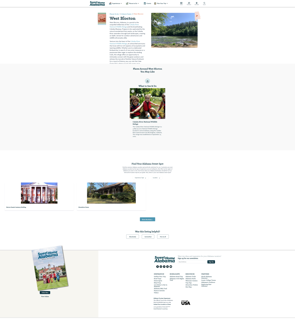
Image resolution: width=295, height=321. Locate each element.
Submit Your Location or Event (162, 304)
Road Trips (157, 278)
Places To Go (114, 14)
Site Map (189, 287)
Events (149, 3)
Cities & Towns (126, 14)
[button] (132, 103)
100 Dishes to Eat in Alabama (160, 285)
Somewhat (148, 237)
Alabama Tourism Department (162, 298)
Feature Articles (159, 290)
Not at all (163, 237)
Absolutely (132, 237)
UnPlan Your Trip (160, 276)
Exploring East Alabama (206, 285)
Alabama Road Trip (176, 276)
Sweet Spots (158, 280)
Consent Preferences (158, 309)
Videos (156, 292)
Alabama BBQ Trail (160, 288)
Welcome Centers (192, 280)
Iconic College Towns (208, 280)
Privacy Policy (165, 309)
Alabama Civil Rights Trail (177, 279)
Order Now (45, 292)
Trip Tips (189, 283)
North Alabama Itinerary (206, 277)
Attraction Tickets (192, 285)
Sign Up (211, 262)
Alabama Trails (191, 276)
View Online (45, 296)
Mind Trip (157, 283)
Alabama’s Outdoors (208, 282)
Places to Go (133, 3)
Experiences (116, 3)
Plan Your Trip (161, 3)
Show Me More (147, 219)
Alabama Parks (191, 278)
